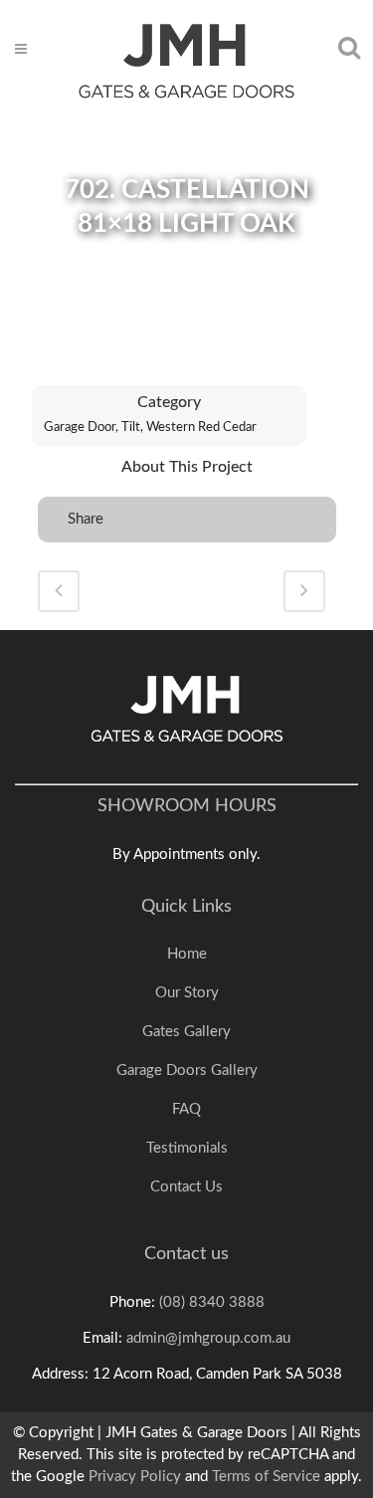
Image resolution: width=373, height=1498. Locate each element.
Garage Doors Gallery (187, 1070)
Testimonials (187, 1148)
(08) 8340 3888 (212, 1302)
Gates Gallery (186, 1031)
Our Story (187, 992)
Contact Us (186, 1186)
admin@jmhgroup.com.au (208, 1338)
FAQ (186, 1109)
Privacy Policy (135, 1476)
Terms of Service (266, 1476)
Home (187, 954)
